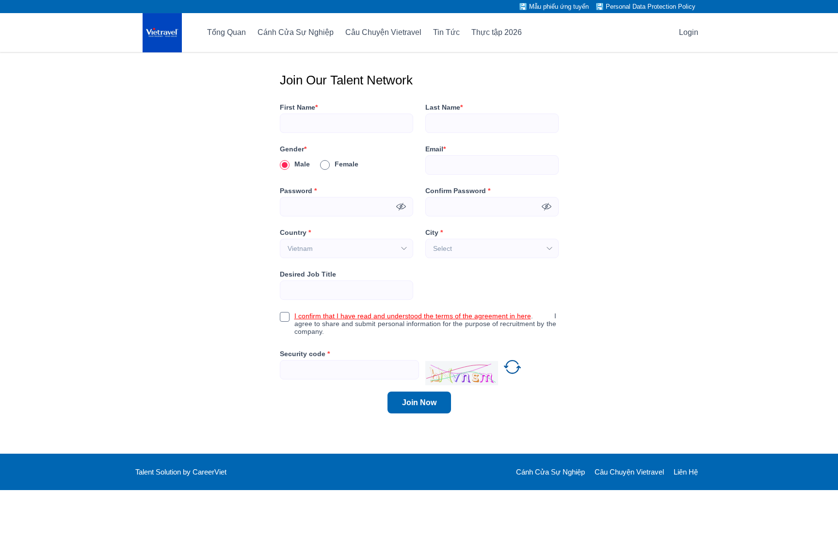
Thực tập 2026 (496, 32)
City (434, 232)
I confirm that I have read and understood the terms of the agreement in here (412, 316)
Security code (305, 354)
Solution (169, 472)
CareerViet (209, 472)
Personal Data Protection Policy (650, 6)
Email (435, 149)
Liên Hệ (686, 472)
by (188, 472)
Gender (293, 149)
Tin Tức (446, 32)
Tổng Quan (226, 32)
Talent (145, 472)
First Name (299, 107)
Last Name (444, 107)
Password (298, 191)
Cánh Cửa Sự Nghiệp (296, 32)
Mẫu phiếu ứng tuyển (559, 6)
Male (302, 164)
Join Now (419, 402)
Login (688, 32)
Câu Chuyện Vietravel (383, 32)
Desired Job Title (308, 274)
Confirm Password (457, 191)
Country (295, 232)
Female (346, 164)
